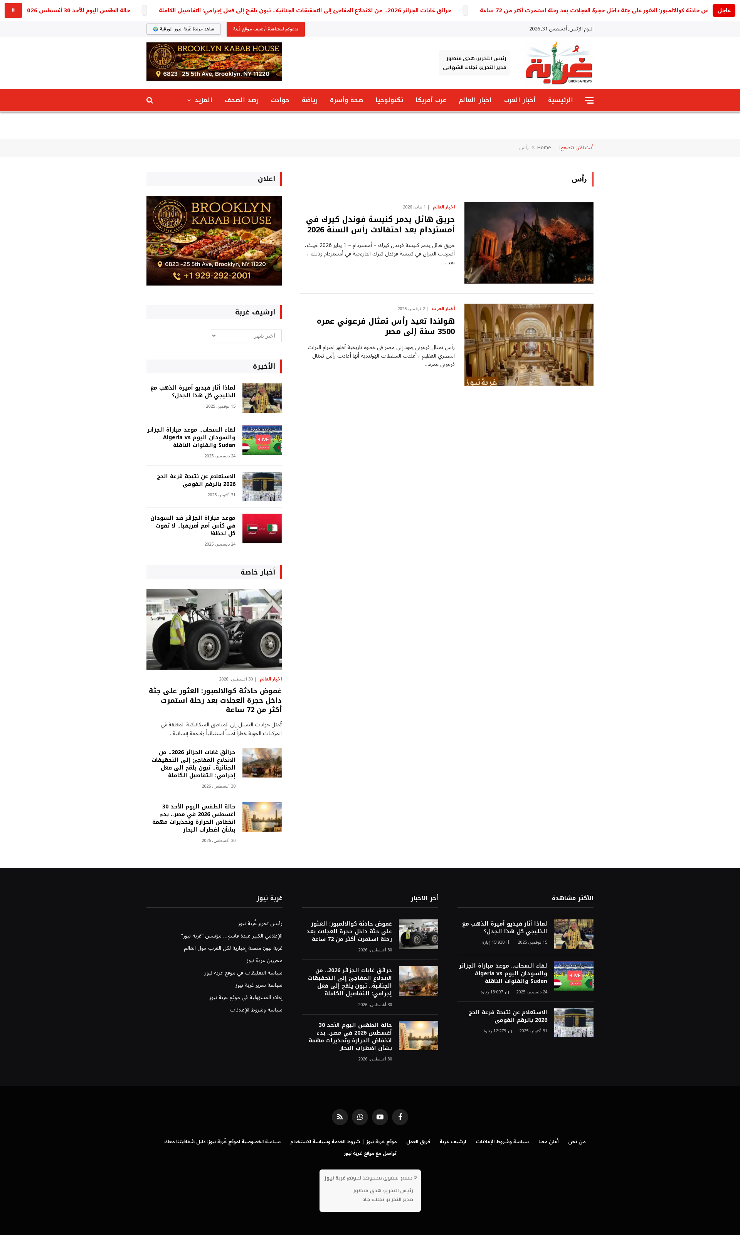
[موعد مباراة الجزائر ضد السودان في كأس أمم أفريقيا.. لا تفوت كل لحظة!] (262, 528)
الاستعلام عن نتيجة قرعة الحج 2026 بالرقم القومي (196, 480)
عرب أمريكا (430, 100)
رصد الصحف (242, 100)
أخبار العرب (520, 100)
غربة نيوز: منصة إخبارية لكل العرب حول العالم (233, 948)
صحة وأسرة (346, 100)
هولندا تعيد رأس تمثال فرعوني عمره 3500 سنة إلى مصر (386, 326)
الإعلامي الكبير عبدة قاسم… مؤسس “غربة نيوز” (232, 935)
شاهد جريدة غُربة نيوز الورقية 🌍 (183, 29)
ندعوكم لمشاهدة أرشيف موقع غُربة (265, 29)
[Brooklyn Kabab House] (214, 283)
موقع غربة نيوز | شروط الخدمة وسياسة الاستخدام (343, 1141)
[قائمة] (589, 100)
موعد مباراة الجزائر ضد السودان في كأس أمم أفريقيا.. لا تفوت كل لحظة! (192, 526)
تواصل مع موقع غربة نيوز (370, 1153)
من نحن (576, 1141)
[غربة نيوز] (559, 63)
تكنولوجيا (389, 100)
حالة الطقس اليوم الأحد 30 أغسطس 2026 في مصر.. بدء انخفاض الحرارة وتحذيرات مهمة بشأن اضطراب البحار (193, 818)
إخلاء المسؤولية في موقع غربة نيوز (246, 997)
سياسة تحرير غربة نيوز (259, 985)
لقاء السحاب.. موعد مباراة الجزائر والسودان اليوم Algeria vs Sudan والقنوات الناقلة (191, 437)
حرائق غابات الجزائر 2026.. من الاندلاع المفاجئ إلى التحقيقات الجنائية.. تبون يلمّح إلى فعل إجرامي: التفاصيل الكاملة (305, 10)
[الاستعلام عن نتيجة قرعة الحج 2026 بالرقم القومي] (262, 487)
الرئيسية (560, 100)
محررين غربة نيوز (265, 960)
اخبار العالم (475, 100)
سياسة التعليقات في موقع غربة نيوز (244, 972)
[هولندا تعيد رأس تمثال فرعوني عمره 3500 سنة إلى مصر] (529, 345)
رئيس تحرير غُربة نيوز (260, 923)
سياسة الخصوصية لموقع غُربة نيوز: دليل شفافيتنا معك (222, 1141)
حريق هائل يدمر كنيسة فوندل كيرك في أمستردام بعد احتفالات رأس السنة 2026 (380, 224)
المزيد (203, 100)
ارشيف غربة (453, 1141)
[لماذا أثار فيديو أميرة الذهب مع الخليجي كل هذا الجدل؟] (262, 398)
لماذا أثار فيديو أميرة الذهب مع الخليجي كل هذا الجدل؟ (192, 392)
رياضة (310, 100)
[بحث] (150, 100)
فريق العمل (418, 1141)
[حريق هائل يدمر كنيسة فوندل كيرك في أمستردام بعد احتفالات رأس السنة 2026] (529, 243)
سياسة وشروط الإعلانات (256, 1009)
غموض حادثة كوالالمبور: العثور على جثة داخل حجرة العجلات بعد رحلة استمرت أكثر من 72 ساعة (599, 10)
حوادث (280, 100)
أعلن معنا (548, 1141)
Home (544, 147)
